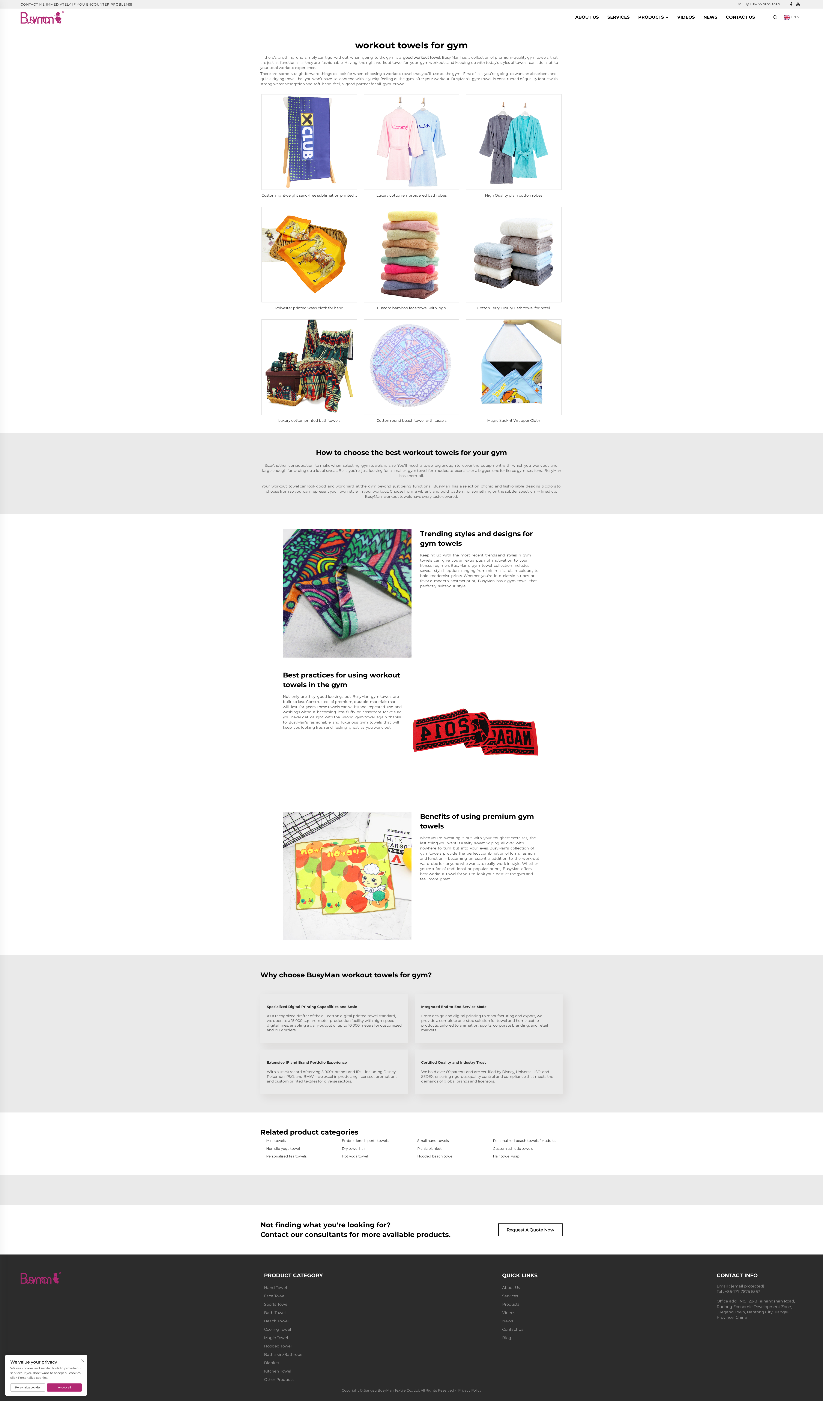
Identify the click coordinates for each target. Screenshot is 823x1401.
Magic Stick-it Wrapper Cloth (513, 420)
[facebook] (791, 4)
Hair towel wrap (506, 1156)
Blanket (271, 1363)
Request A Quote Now (530, 1229)
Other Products (279, 1379)
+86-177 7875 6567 (765, 4)
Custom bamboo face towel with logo (411, 308)
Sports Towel (276, 1304)
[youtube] (798, 4)
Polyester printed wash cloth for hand (309, 308)
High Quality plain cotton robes (513, 195)
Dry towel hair (354, 1149)
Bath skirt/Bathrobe (283, 1354)
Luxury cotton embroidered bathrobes (411, 195)
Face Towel (274, 1296)
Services (618, 17)
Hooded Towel (278, 1346)
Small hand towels (433, 1141)
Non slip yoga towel (283, 1149)
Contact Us (740, 17)
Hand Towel (275, 1287)
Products (651, 17)
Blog (506, 1337)
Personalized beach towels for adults (524, 1141)
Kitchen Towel (277, 1371)
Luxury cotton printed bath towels (309, 420)
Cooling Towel (277, 1329)
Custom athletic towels (513, 1149)
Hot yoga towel (355, 1156)
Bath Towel (275, 1312)
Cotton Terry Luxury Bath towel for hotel (513, 308)
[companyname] (42, 17)
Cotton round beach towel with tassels (411, 420)
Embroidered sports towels (365, 1141)
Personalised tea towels (286, 1156)
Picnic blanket (429, 1149)
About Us (587, 17)
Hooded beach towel (435, 1156)
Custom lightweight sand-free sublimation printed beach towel (319, 195)
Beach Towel (276, 1321)
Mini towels (276, 1141)
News (710, 17)
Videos (686, 17)
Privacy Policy (469, 1390)
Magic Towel (276, 1337)
